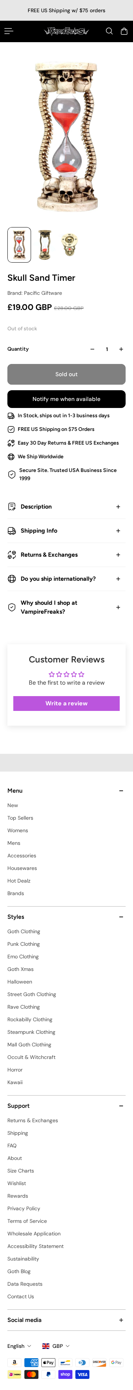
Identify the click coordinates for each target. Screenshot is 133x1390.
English (15, 1346)
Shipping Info (39, 530)
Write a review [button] (66, 703)
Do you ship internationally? (58, 578)
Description (36, 506)
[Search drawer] (109, 31)
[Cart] (124, 31)
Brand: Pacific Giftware (34, 293)
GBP (57, 1346)
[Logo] (66, 31)
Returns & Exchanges (49, 554)
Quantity (18, 349)
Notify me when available (66, 399)
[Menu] (8, 31)
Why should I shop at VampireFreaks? (49, 607)
